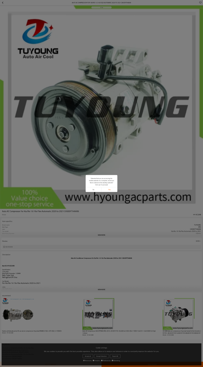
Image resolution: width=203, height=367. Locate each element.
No (93, 189)
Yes (109, 189)
